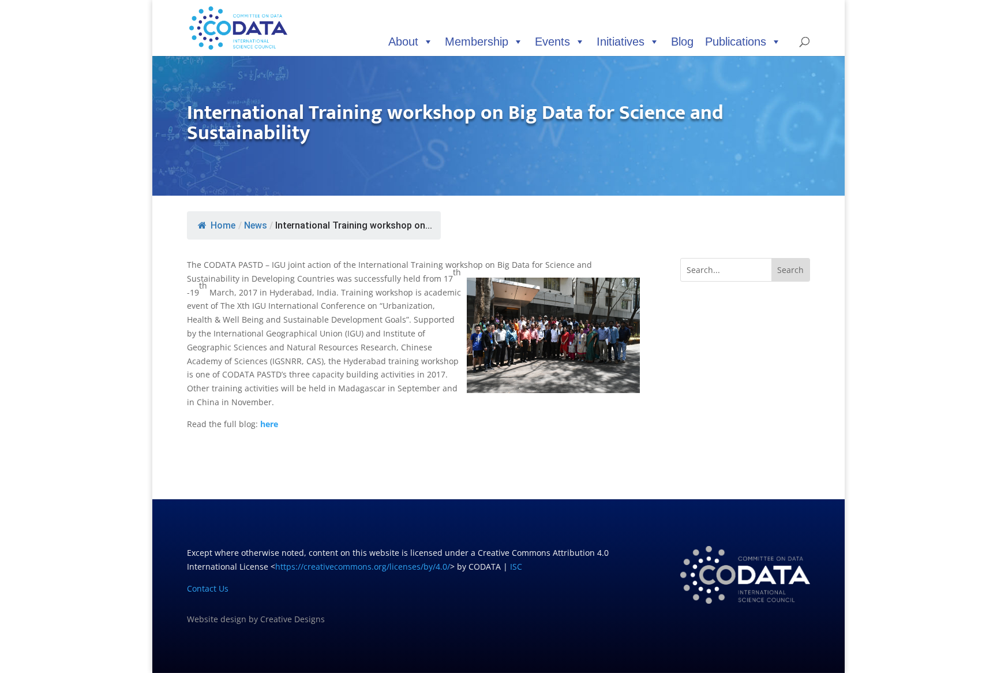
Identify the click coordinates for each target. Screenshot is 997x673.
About (403, 41)
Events (552, 41)
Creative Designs (292, 619)
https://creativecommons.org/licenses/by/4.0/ (362, 566)
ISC (516, 566)
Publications (735, 41)
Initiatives (620, 41)
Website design (216, 619)
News (255, 225)
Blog (682, 41)
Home (223, 225)
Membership (476, 41)
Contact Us (207, 588)
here (269, 423)
